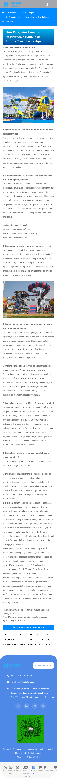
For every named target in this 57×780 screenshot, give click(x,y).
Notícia (14, 13)
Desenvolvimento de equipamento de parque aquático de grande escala (16, 635)
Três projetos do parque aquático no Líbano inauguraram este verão (41, 645)
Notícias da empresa (27, 13)
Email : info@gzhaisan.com (23, 682)
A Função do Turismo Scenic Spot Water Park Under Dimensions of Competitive (16, 645)
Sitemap (20, 757)
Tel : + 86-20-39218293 (21, 675)
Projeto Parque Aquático (26, 773)
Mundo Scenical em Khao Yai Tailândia (41, 635)
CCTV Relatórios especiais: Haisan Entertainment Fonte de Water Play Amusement (16, 640)
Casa (7, 13)
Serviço (40, 770)
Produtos (17, 770)
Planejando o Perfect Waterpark (41, 640)
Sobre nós (10, 771)
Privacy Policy (33, 757)
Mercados (49, 770)
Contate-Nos (43, 665)
